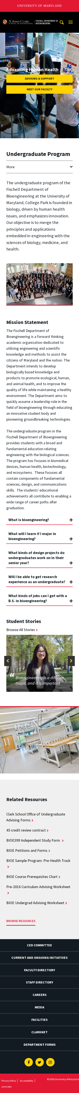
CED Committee (39, 945)
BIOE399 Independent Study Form (33, 840)
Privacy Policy (8, 1080)
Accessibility (26, 1080)
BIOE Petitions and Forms (26, 850)
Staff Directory (39, 982)
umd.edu (6, 1086)
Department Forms (40, 1044)
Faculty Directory (39, 970)
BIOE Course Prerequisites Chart (32, 876)
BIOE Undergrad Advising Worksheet (35, 902)
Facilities (39, 1019)
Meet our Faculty (39, 89)
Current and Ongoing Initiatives (39, 957)
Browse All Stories (20, 629)
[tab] (39, 518)
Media (39, 1007)
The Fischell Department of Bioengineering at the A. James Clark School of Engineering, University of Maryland (30, 15)
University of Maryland (39, 5)
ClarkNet (39, 1032)
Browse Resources (20, 921)
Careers (40, 995)
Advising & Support (39, 78)
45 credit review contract (26, 830)
